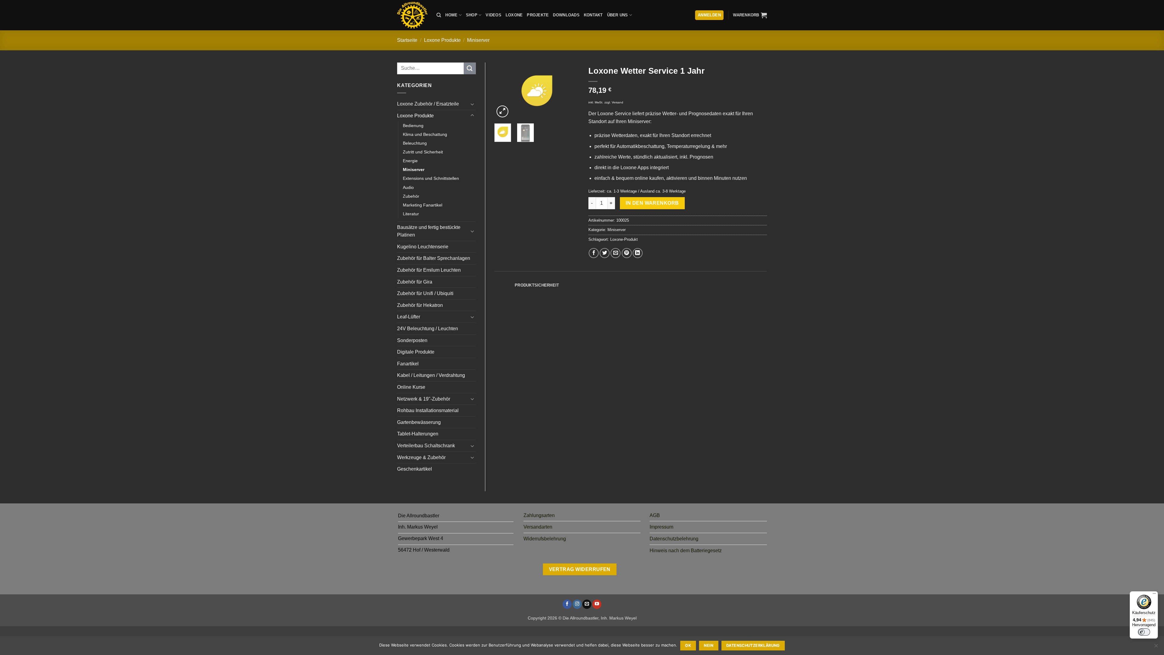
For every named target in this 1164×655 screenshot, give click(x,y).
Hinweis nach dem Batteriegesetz (686, 550)
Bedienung (413, 125)
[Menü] (1154, 595)
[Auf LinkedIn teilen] (638, 253)
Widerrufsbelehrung (544, 538)
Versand (617, 102)
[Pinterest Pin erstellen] (627, 253)
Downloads (566, 15)
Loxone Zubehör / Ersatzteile (428, 103)
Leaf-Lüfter (408, 316)
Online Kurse (411, 387)
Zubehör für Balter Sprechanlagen (433, 258)
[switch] (1144, 632)
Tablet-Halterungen (417, 433)
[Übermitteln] (470, 68)
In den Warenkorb (652, 203)
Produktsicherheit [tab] (537, 285)
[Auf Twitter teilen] (605, 253)
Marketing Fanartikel (422, 205)
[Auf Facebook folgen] (567, 604)
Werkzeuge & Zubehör (421, 457)
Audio (408, 187)
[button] (750, 15)
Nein (709, 645)
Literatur (411, 213)
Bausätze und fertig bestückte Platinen (428, 231)
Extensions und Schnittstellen (431, 178)
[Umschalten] (472, 104)
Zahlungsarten (539, 515)
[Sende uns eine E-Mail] (586, 604)
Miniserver (478, 40)
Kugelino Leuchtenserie (422, 246)
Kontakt (593, 15)
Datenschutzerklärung (753, 645)
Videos (493, 15)
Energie (410, 160)
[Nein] (1155, 647)
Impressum (661, 526)
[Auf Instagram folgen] (577, 604)
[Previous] (503, 91)
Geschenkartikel (414, 469)
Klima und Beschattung (425, 134)
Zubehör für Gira (414, 281)
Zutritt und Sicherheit (423, 151)
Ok (688, 645)
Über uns (617, 15)
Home (451, 15)
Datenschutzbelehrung (674, 538)
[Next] (569, 91)
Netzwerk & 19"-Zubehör (423, 398)
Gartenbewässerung (419, 422)
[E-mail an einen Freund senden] (615, 253)
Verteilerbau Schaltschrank (426, 445)
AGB (655, 515)
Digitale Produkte (415, 351)
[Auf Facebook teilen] (594, 253)
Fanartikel (408, 363)
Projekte (538, 15)
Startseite (407, 40)
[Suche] (438, 15)
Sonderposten (412, 340)
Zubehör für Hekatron (420, 305)
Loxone (514, 15)
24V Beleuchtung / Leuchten (427, 328)
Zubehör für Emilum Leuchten (429, 270)
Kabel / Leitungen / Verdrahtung (431, 375)
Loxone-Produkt (624, 239)
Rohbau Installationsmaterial (428, 410)
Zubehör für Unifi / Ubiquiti (425, 293)
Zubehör (411, 196)
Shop (471, 15)
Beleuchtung (415, 143)
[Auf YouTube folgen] (596, 604)
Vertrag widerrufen (579, 569)
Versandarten (537, 526)
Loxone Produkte (442, 40)
